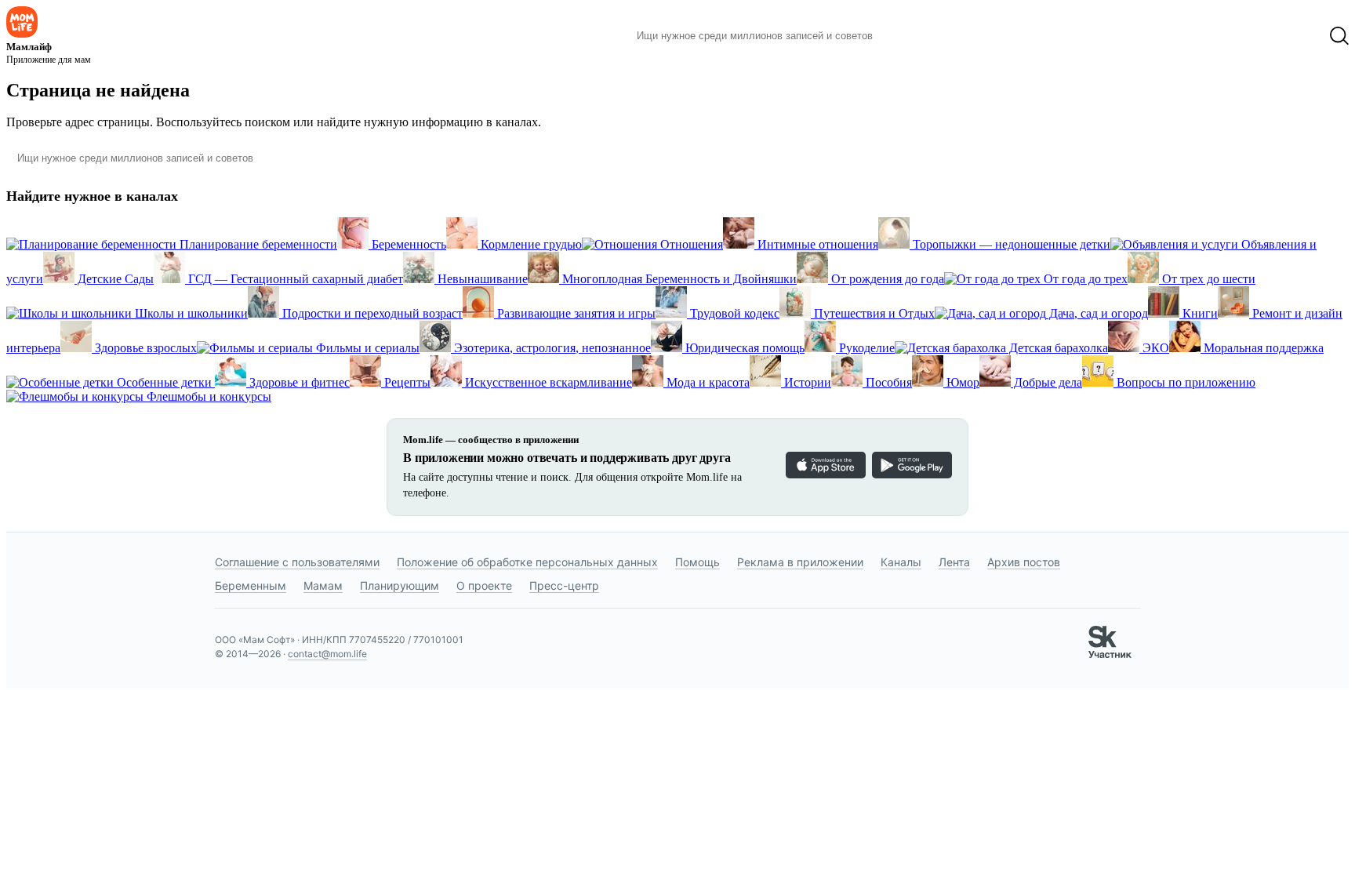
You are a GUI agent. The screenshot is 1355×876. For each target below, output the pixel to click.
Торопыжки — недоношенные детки (1010, 244)
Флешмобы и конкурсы (207, 396)
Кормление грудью (530, 244)
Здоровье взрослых (144, 347)
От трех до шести (1207, 278)
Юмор (961, 382)
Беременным (250, 585)
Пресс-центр (564, 585)
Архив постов (1023, 562)
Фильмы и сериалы (366, 347)
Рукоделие (865, 347)
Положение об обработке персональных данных (527, 562)
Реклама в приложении (800, 562)
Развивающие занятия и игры (575, 313)
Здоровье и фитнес (298, 382)
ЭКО (1154, 347)
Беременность (407, 244)
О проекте (484, 585)
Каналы (901, 562)
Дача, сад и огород (1097, 313)
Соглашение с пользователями (297, 562)
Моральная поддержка (1262, 347)
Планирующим (399, 585)
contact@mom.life (327, 654)
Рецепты (405, 382)
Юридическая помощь (743, 347)
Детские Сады (114, 278)
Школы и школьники (190, 313)
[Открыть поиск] (1339, 36)
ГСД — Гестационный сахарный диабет (294, 278)
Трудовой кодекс (733, 313)
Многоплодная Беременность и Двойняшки (678, 278)
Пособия (887, 382)
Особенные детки (164, 382)
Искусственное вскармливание (547, 382)
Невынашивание (481, 278)
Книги (1198, 313)
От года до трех (1084, 278)
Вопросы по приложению (1184, 382)
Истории (806, 382)
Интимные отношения (816, 244)
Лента (954, 562)
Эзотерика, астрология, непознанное (551, 347)
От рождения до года (886, 278)
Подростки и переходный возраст (371, 313)
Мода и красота (706, 382)
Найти (908, 36)
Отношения (690, 244)
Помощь (697, 562)
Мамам (323, 585)
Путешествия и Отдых (873, 313)
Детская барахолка (1057, 347)
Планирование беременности (256, 244)
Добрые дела (1046, 382)
